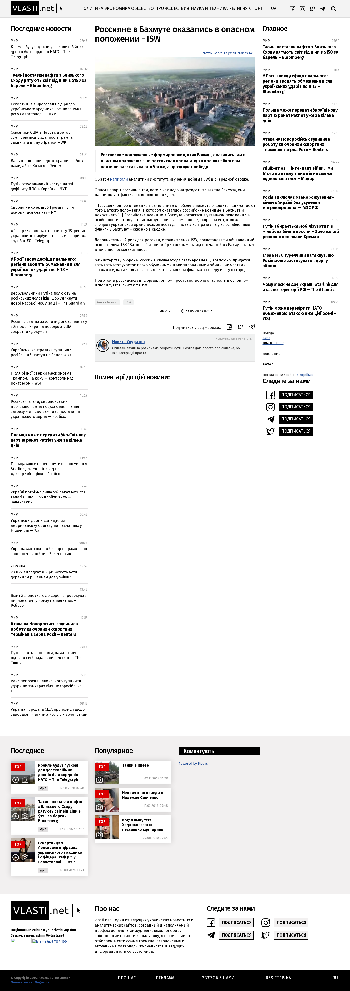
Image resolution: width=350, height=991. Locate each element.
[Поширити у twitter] (240, 327)
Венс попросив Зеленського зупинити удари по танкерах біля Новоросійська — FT (48, 686)
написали (119, 179)
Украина (18, 566)
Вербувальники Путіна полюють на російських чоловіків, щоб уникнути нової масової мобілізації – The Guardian (48, 298)
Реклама (165, 978)
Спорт (256, 8)
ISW (128, 302)
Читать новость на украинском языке (228, 53)
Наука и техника (209, 8)
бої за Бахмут (107, 302)
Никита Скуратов (128, 341)
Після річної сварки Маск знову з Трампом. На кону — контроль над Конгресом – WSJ (42, 378)
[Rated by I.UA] (21, 942)
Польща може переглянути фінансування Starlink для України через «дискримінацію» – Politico (49, 469)
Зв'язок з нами (218, 978)
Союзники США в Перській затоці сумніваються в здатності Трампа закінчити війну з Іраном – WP (42, 137)
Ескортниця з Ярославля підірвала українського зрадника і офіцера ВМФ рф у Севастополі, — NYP (46, 109)
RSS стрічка (278, 978)
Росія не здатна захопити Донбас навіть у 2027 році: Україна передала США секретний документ (49, 326)
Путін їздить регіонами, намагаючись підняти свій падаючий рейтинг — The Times (46, 658)
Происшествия (172, 8)
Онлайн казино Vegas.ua (30, 982)
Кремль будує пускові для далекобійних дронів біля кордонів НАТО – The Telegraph (47, 51)
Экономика (117, 8)
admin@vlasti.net (50, 935)
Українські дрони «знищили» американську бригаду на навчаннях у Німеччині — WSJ (46, 525)
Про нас (127, 978)
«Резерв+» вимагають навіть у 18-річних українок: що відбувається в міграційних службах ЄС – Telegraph (48, 235)
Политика (91, 8)
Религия (238, 8)
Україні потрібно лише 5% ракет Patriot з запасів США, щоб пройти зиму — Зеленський (48, 497)
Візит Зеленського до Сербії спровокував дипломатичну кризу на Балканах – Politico (49, 600)
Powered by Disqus (193, 764)
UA (273, 8)
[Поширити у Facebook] (229, 327)
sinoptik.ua (305, 375)
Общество (142, 8)
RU (335, 978)
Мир (14, 41)
